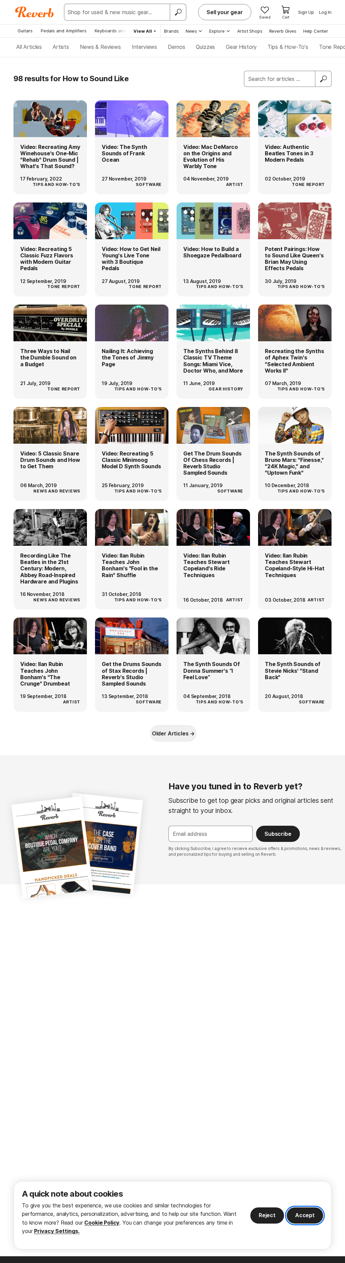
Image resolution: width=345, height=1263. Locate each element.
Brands (171, 31)
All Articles (29, 46)
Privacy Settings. (57, 1231)
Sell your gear (225, 12)
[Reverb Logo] (34, 12)
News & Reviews (100, 46)
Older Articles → (173, 733)
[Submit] (323, 79)
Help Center (315, 31)
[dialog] (172, 1215)
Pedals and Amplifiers (64, 30)
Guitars (25, 30)
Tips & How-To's (288, 46)
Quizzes (205, 46)
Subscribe (277, 833)
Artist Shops (249, 31)
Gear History (241, 46)
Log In (325, 12)
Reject (267, 1215)
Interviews (144, 46)
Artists (61, 46)
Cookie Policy (101, 1222)
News (191, 31)
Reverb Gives (282, 31)
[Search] (178, 12)
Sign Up (306, 12)
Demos (176, 46)
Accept (305, 1215)
